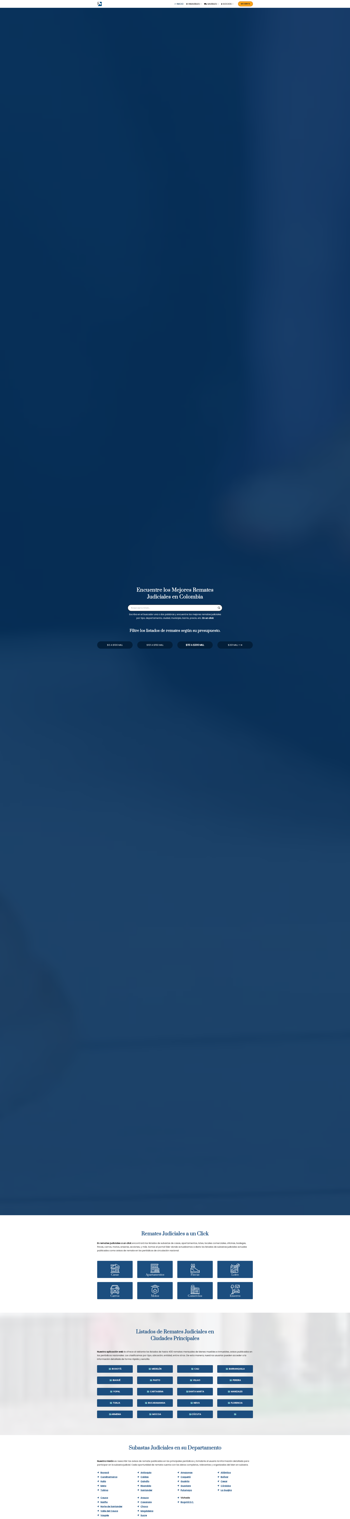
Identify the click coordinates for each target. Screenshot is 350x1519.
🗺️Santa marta (195, 1391)
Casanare (146, 1502)
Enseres (235, 1296)
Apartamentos (155, 1275)
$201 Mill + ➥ (235, 645)
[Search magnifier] (219, 608)
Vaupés (104, 1515)
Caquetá (186, 1477)
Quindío (145, 1481)
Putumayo (186, 1490)
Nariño (104, 1502)
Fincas (195, 1275)
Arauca (145, 1497)
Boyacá (104, 1472)
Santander (146, 1490)
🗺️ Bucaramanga (155, 1402)
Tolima (104, 1490)
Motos (155, 1296)
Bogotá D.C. (187, 1502)
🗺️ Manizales (235, 1391)
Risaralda (146, 1485)
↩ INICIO (178, 3)
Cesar (224, 1481)
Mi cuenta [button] (245, 4)
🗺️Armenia (115, 1414)
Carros (114, 1296)
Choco (144, 1506)
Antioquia (146, 1472)
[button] (201, 4)
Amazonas (186, 1472)
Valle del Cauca (109, 1511)
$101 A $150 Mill (155, 645)
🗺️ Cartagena (155, 1391)
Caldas (145, 1477)
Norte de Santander (111, 1506)
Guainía (185, 1481)
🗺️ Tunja (115, 1402)
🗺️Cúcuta (195, 1414)
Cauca (104, 1497)
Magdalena (147, 1511)
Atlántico (226, 1472)
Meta (103, 1485)
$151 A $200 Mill (195, 645)
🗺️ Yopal (115, 1391)
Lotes (235, 1275)
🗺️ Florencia (235, 1402)
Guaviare (186, 1485)
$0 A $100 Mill (115, 645)
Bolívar (224, 1477)
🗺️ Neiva (195, 1402)
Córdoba (226, 1485)
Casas (115, 1275)
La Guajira (226, 1490)
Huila (103, 1481)
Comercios (195, 1296)
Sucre (144, 1515)
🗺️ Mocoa (155, 1414)
